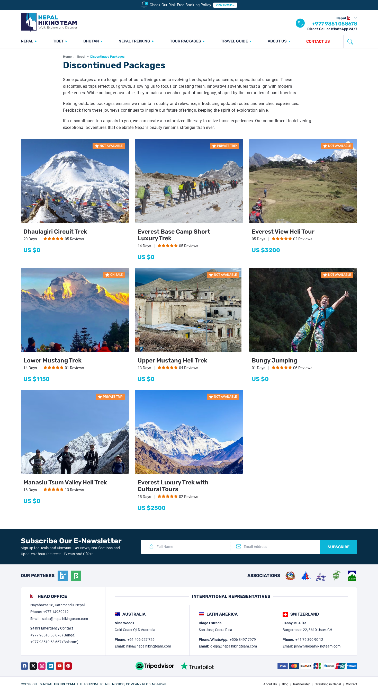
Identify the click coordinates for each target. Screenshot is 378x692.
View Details (224, 5)
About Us (270, 684)
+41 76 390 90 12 (309, 639)
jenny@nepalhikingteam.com (317, 646)
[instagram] (42, 666)
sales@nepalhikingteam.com (65, 619)
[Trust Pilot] (197, 666)
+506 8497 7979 (243, 639)
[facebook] (24, 666)
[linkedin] (50, 666)
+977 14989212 (56, 612)
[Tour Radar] (63, 576)
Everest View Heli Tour (283, 231)
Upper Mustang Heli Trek (172, 360)
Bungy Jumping (274, 360)
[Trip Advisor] (155, 666)
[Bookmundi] (76, 576)
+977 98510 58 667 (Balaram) (54, 642)
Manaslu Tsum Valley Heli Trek (65, 482)
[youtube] (59, 666)
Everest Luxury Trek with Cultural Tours (173, 486)
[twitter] (33, 666)
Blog (285, 684)
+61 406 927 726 (141, 639)
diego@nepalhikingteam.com (233, 646)
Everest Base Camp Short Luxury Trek (174, 235)
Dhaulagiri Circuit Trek (55, 231)
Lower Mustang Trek (52, 360)
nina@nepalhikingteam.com (148, 646)
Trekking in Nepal (328, 684)
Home (67, 56)
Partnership (301, 684)
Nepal (81, 56)
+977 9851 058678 (334, 24)
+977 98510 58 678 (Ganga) (53, 635)
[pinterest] (68, 666)
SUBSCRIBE (338, 547)
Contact (351, 684)
